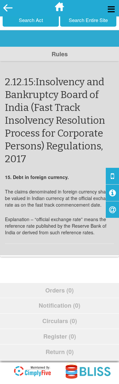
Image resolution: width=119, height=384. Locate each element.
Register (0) (59, 336)
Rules (60, 54)
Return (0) (60, 351)
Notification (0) (59, 305)
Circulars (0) (59, 321)
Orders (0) (59, 290)
